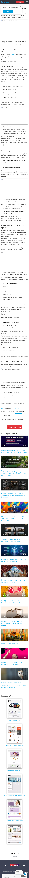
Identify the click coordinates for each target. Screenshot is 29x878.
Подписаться (7, 11)
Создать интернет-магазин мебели (14, 745)
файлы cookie (13, 874)
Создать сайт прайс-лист (14, 720)
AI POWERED (15, 865)
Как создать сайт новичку (15, 846)
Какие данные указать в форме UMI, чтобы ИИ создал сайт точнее (14, 451)
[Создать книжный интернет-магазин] (14, 768)
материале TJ (16, 408)
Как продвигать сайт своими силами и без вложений (12, 663)
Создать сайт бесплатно (14, 427)
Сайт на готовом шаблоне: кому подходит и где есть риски (13, 540)
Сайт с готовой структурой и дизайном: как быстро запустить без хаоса (13, 495)
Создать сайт (20, 2)
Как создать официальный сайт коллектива (14, 795)
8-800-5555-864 (14, 853)
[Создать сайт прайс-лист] (14, 718)
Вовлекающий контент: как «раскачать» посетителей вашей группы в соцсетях (13, 685)
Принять (23, 876)
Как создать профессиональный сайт (14, 820)
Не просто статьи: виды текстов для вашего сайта (13, 581)
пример (12, 54)
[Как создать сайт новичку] (14, 844)
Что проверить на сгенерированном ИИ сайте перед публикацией (14, 473)
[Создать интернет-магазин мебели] (14, 743)
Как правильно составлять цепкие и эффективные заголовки (14, 601)
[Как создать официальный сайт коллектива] (14, 793)
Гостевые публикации (9, 644)
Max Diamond (18, 413)
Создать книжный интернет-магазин (14, 770)
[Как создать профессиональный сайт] (14, 818)
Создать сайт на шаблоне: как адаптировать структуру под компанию (12, 518)
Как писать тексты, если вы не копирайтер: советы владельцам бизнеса (13, 623)
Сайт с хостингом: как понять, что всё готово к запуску (14, 560)
